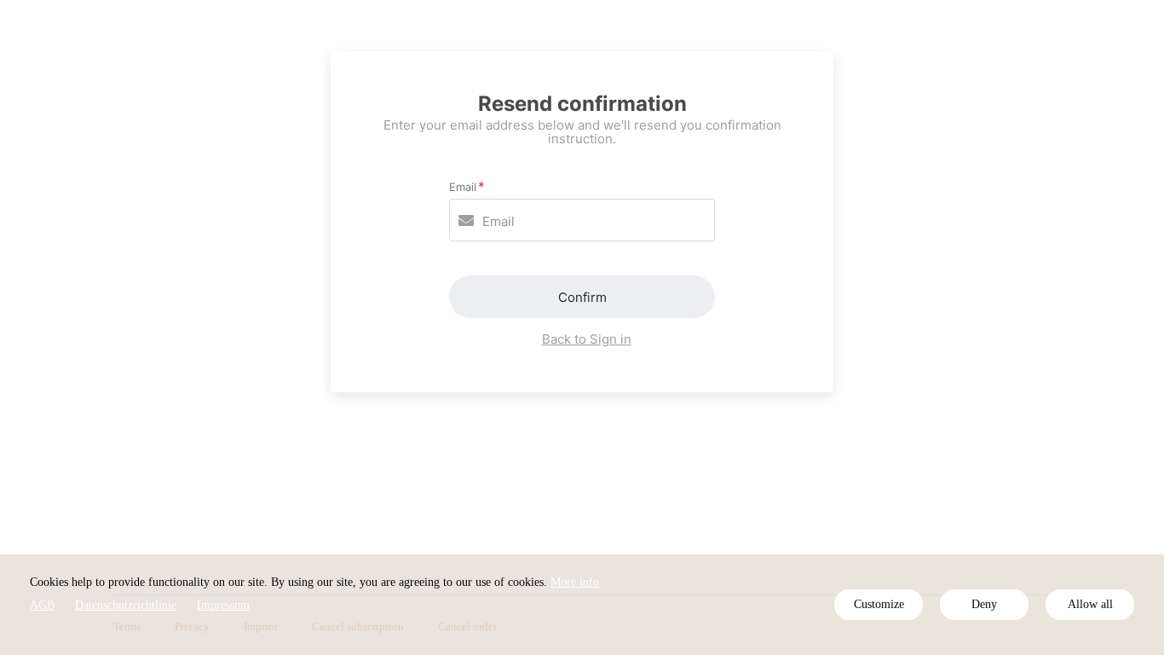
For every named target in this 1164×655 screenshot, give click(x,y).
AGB (42, 605)
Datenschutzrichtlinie (125, 605)
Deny (984, 604)
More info (574, 582)
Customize (879, 604)
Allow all (1090, 604)
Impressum (223, 605)
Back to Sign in (586, 339)
